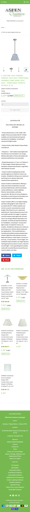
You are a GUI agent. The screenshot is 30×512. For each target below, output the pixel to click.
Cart (27, 2)
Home (2, 27)
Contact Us (15, 446)
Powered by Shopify (14, 502)
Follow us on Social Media (15, 451)
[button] (5, 301)
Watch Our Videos (15, 458)
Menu (5, 2)
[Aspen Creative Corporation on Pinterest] (16, 495)
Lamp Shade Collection (15, 475)
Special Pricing (15, 484)
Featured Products (15, 470)
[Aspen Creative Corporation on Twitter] (10, 495)
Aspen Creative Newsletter (15, 442)
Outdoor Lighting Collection (15, 480)
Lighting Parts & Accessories (15, 477)
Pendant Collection (15, 482)
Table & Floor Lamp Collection (15, 487)
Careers (15, 444)
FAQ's (15, 449)
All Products (15, 465)
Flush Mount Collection (15, 472)
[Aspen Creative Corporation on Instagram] (19, 495)
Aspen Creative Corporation (16, 500)
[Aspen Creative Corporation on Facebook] (13, 495)
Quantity (3, 101)
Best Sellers (15, 467)
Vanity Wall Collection (15, 489)
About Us (15, 439)
